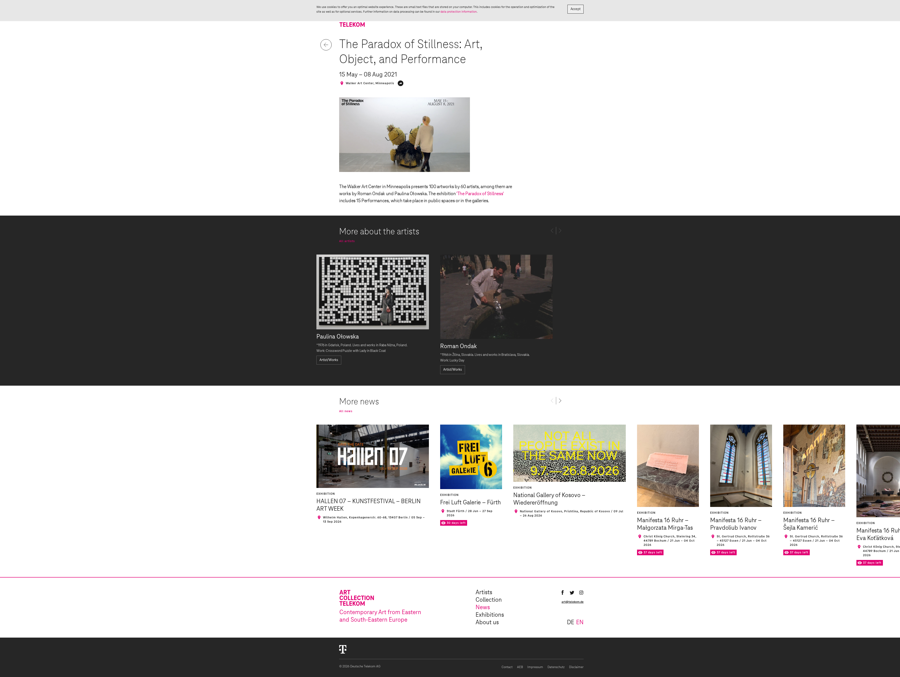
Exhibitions (490, 615)
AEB (520, 667)
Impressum (535, 667)
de (570, 622)
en (580, 622)
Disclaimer (576, 667)
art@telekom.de (573, 602)
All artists (347, 241)
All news (345, 411)
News (483, 607)
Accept (575, 9)
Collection (489, 600)
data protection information (458, 11)
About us (487, 622)
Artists (484, 592)
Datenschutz (556, 667)
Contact (507, 667)
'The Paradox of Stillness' (480, 193)
